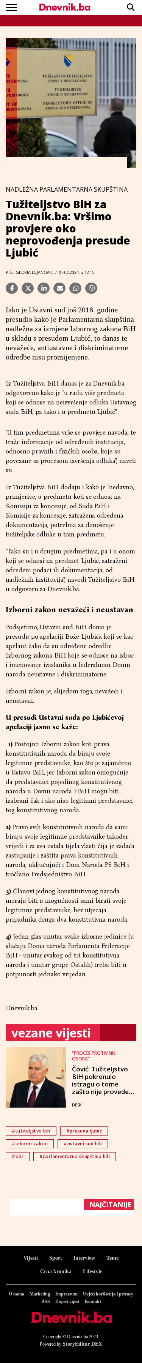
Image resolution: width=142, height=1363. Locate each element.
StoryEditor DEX (82, 1344)
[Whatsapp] (75, 288)
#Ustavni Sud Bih (83, 1143)
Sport (55, 1258)
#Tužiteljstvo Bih (31, 1131)
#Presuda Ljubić (84, 1131)
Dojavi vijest (67, 1301)
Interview (84, 1258)
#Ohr (17, 1156)
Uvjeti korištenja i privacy (108, 1294)
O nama (16, 1294)
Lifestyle (92, 1271)
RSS (45, 1301)
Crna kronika (56, 1271)
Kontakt (93, 1301)
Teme (112, 1258)
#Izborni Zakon (30, 1143)
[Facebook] (12, 288)
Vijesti (30, 1258)
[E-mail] (59, 288)
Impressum (66, 1294)
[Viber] (91, 288)
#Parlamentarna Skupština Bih (74, 1156)
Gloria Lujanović (34, 272)
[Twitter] (28, 288)
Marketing (40, 1294)
